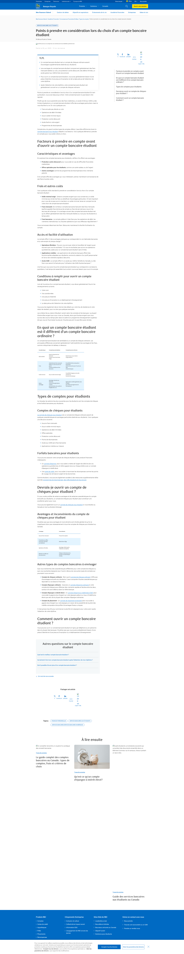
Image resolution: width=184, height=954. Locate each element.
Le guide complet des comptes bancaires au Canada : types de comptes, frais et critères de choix (52, 762)
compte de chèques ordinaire (80, 577)
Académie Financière (53, 19)
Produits (82, 6)
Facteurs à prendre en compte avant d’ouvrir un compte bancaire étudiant (130, 72)
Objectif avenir (100, 931)
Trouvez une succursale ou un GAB (136, 925)
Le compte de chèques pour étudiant (49, 415)
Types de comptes (84, 19)
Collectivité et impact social (75, 924)
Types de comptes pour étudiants (128, 87)
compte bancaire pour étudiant (47, 131)
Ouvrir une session (140, 6)
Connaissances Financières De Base (69, 19)
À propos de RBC (77, 1)
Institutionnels (65, 1)
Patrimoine (56, 1)
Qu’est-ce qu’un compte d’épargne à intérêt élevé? (88, 778)
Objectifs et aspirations (80, 12)
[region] (92, 947)
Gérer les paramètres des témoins (133, 947)
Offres (130, 1)
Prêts (39, 931)
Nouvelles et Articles (102, 924)
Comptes (40, 921)
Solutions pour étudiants (103, 934)
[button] (127, 6)
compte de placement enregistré (71, 601)
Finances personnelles (59, 721)
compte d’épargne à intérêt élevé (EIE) (80, 593)
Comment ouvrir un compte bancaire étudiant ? (130, 99)
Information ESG (71, 927)
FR (135, 1)
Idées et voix (144, 12)
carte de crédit (49, 471)
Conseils (105, 6)
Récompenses (42, 937)
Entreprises (47, 1)
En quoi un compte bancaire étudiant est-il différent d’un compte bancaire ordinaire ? (130, 80)
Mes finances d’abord (43, 12)
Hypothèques (41, 927)
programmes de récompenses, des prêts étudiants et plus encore (64, 480)
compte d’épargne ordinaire (79, 585)
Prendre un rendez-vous (132, 928)
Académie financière (117, 12)
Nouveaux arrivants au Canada (105, 927)
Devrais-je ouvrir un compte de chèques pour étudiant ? (131, 92)
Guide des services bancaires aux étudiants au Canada (128, 898)
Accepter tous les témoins (109, 947)
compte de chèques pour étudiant (71, 505)
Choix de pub (118, 1)
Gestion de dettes (63, 12)
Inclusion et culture (72, 921)
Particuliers (39, 1)
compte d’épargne (50, 464)
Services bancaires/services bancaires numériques (67, 725)
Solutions (93, 6)
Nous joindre (143, 1)
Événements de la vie (99, 12)
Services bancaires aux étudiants (80, 721)
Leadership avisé (101, 921)
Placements (41, 934)
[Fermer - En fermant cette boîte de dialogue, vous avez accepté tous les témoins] (148, 947)
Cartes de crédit (42, 924)
